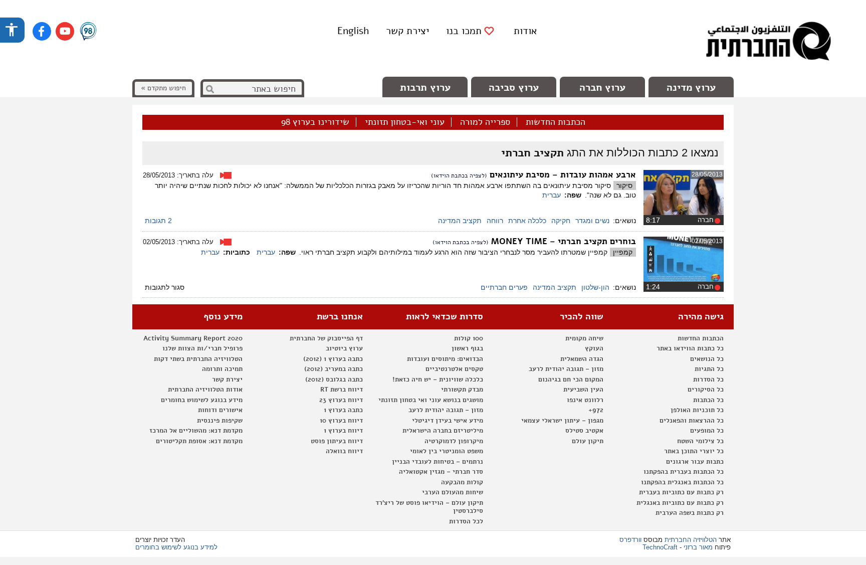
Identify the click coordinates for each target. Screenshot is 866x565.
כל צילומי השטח (700, 441)
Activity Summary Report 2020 (193, 338)
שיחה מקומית (584, 338)
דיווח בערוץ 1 (343, 430)
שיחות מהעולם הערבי (452, 492)
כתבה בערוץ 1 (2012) (333, 358)
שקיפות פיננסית (220, 420)
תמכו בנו (464, 31)
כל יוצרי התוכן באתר (694, 451)
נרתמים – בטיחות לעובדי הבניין (437, 461)
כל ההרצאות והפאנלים (692, 420)
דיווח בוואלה (344, 451)
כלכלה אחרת (527, 221)
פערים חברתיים (504, 287)
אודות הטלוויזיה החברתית (205, 389)
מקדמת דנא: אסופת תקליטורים (199, 441)
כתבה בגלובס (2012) (334, 379)
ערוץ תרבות (425, 87)
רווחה (495, 221)
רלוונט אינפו (585, 400)
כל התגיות (709, 368)
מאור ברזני (698, 547)
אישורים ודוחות (220, 410)
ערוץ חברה (602, 87)
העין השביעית (583, 389)
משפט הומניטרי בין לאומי (446, 451)
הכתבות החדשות (555, 122)
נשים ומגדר (592, 221)
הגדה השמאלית (581, 358)
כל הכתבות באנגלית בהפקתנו (682, 482)
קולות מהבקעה (462, 482)
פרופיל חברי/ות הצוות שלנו (202, 348)
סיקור (624, 185)
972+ (595, 410)
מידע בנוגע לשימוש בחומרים (202, 400)
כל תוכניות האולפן (697, 410)
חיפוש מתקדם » (163, 88)
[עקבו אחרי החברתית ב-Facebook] (42, 31)
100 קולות (468, 338)
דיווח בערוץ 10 (341, 420)
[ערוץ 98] (88, 32)
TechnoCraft (660, 547)
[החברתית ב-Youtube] (65, 31)
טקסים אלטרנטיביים (454, 368)
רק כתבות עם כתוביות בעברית (681, 492)
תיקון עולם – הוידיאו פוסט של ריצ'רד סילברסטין (429, 507)
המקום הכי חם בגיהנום (570, 379)
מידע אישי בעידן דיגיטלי (447, 420)
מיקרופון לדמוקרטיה (453, 441)
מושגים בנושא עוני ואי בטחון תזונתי (430, 400)
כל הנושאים (707, 358)
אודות (525, 31)
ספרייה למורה (485, 122)
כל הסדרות (708, 379)
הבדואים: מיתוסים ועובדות (445, 358)
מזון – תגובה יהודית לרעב (566, 368)
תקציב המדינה (460, 221)
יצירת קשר (407, 31)
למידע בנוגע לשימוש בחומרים (176, 547)
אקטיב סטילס (584, 430)
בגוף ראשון (467, 348)
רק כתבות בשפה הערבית (690, 512)
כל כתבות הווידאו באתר (690, 348)
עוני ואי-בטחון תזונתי (405, 122)
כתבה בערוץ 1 (343, 410)
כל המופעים (707, 430)
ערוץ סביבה (514, 87)
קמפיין (622, 252)
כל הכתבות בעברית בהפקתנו (683, 471)
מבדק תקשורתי (462, 389)
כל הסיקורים (706, 389)
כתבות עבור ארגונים (695, 461)
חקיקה (560, 221)
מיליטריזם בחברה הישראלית (442, 430)
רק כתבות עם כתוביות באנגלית (680, 502)
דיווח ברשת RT (341, 389)
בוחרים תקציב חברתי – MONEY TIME (563, 241)
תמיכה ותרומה (222, 368)
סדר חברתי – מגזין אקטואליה (441, 471)
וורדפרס (630, 539)
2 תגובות (158, 221)
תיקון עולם (587, 441)
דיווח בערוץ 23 (341, 400)
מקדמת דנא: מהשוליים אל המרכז (196, 430)
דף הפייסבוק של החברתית (326, 338)
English (353, 31)
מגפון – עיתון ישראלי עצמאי (562, 420)
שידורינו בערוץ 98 (315, 122)
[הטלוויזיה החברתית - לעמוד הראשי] (768, 42)
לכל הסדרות (466, 521)
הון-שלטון (595, 287)
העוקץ (594, 348)
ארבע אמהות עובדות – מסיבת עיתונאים (563, 174)
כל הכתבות (708, 400)
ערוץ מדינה (691, 87)
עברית (551, 195)
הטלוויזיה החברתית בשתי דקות (198, 358)
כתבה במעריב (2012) (333, 368)
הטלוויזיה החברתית (691, 539)
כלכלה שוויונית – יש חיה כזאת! (437, 379)
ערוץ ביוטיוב (344, 348)
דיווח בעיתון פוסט (337, 441)
